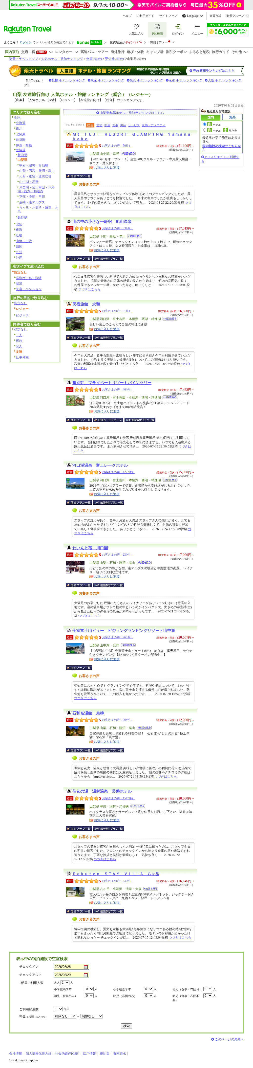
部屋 (107, 125)
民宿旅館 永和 (86, 304)
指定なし (20, 303)
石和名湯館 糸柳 (88, 713)
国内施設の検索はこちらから (221, 147)
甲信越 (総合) (114, 59)
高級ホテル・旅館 (29, 278)
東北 (19, 128)
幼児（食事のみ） (66, 996)
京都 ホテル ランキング (185, 80)
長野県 (22, 217)
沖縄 (19, 257)
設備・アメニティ (154, 125)
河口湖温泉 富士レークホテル (100, 465)
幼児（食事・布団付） (187, 989)
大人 (57, 982)
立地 (99, 125)
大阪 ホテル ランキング (224, 80)
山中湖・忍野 (29, 182)
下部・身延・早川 (32, 196)
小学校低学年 (122, 989)
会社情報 (15, 1053)
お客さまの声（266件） (117, 637)
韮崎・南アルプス (32, 202)
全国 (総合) (94, 59)
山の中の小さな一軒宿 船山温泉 (102, 221)
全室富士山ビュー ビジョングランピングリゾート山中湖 (123, 630)
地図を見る (128, 153)
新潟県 (22, 155)
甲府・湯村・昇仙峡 (33, 165)
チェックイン (29, 966)
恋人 (19, 346)
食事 (115, 125)
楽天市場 (215, 16)
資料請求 (119, 1053)
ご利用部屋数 (29, 1009)
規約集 (104, 1053)
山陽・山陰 (24, 241)
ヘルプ (127, 16)
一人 (19, 335)
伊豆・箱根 (24, 145)
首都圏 (20, 140)
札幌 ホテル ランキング (68, 80)
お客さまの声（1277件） (118, 472)
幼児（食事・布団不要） (185, 998)
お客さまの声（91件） (117, 311)
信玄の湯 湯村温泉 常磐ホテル (102, 791)
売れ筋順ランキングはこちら (214, 70)
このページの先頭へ (229, 1039)
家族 (19, 340)
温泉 (19, 283)
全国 (17, 117)
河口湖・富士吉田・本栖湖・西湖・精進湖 (36, 189)
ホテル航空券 (225, 130)
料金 (33, 1016)
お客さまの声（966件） (117, 720)
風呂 (123, 125)
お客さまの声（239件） (117, 881)
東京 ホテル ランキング (107, 80)
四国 (19, 246)
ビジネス (22, 315)
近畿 (19, 235)
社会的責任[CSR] (67, 1053)
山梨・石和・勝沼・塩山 (37, 171)
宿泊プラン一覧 (81, 176)
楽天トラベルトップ (23, 59)
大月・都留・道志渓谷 (35, 176)
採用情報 (89, 1053)
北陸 (19, 224)
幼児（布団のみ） (125, 996)
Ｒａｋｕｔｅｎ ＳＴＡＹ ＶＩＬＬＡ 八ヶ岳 (115, 874)
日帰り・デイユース (108, 420)
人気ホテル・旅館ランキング (62, 59)
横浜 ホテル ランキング (146, 80)
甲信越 (20, 150)
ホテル (217, 124)
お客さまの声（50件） (117, 145)
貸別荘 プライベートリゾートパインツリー (111, 383)
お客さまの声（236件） (117, 554)
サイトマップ (168, 16)
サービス (134, 125)
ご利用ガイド (145, 16)
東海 (19, 229)
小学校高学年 (63, 989)
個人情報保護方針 (38, 1053)
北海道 (20, 123)
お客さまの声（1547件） (118, 798)
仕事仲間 (22, 357)
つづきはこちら (89, 289)
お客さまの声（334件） (117, 228)
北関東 (20, 134)
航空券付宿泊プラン (108, 258)
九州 (19, 252)
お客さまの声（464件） (117, 389)
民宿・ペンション (29, 289)
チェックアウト (30, 975)
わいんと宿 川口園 (90, 548)
